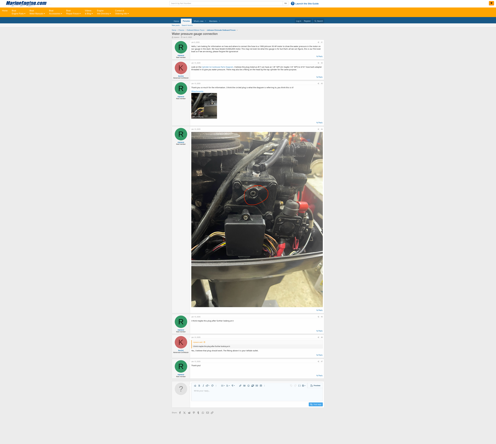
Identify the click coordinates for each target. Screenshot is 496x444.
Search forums (187, 25)
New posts (176, 25)
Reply (320, 56)
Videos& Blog (88, 12)
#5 (322, 317)
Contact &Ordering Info (121, 12)
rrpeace (176, 37)
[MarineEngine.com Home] (82, 3)
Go (285, 3)
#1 (322, 42)
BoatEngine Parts (18, 12)
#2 (322, 63)
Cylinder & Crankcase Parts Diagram (217, 67)
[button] (205, 21)
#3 (322, 83)
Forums (186, 20)
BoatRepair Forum (72, 12)
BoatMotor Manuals (37, 12)
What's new (198, 21)
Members (213, 21)
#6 (322, 337)
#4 (322, 129)
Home (5, 11)
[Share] (318, 42)
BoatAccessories (55, 12)
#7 (322, 361)
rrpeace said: (198, 342)
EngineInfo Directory (103, 12)
